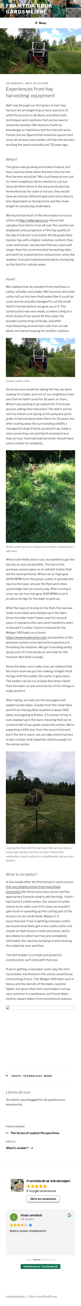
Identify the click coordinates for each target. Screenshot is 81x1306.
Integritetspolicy (16, 1296)
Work (48, 1076)
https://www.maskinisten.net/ (26, 637)
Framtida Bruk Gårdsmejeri (29, 9)
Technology (32, 1076)
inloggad (32, 1100)
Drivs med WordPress (43, 1296)
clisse (43, 83)
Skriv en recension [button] (43, 1199)
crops (16, 1076)
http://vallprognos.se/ (33, 220)
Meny (42, 23)
